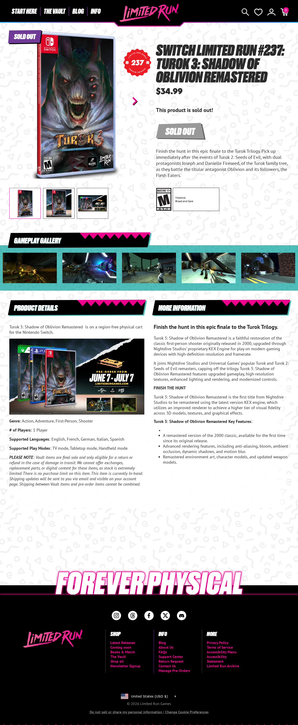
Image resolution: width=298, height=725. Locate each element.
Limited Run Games (149, 13)
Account (271, 12)
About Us (166, 647)
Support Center (171, 656)
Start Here (24, 11)
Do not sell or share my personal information (126, 712)
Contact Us (167, 666)
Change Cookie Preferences (187, 712)
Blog (78, 11)
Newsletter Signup (125, 666)
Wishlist (258, 12)
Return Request (171, 661)
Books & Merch (122, 652)
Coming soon (120, 647)
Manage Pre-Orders (174, 670)
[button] (16, 101)
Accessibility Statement (217, 659)
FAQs (163, 652)
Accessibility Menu (222, 652)
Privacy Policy (218, 642)
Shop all (117, 661)
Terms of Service (220, 647)
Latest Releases (122, 642)
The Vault (54, 11)
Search (245, 12)
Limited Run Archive (223, 666)
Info (96, 11)
